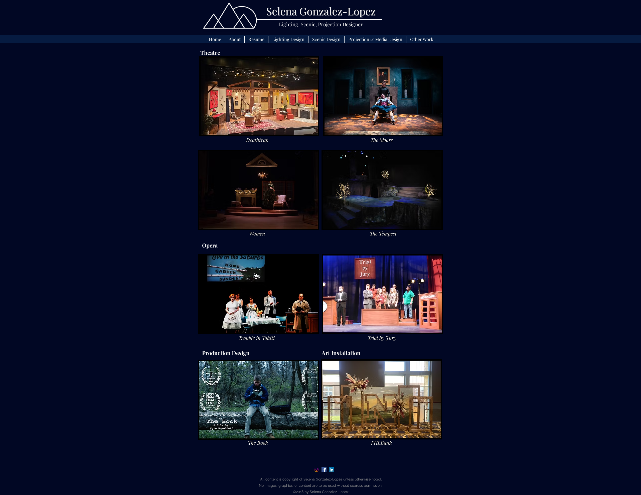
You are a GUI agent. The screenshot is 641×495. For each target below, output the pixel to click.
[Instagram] (316, 469)
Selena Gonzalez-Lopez (321, 11)
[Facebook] (324, 469)
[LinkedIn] (331, 469)
